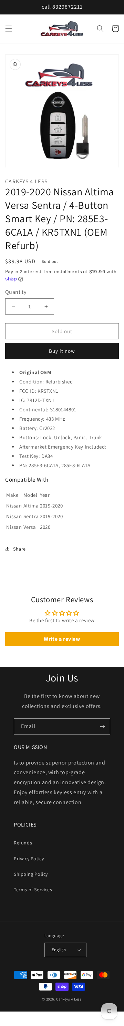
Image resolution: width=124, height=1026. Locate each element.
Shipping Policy (31, 874)
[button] (8, 28)
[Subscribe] (102, 726)
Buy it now (62, 351)
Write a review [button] (62, 639)
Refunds (23, 843)
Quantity (15, 292)
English (59, 950)
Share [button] (19, 549)
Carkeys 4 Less (69, 999)
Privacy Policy (29, 858)
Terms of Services (33, 889)
